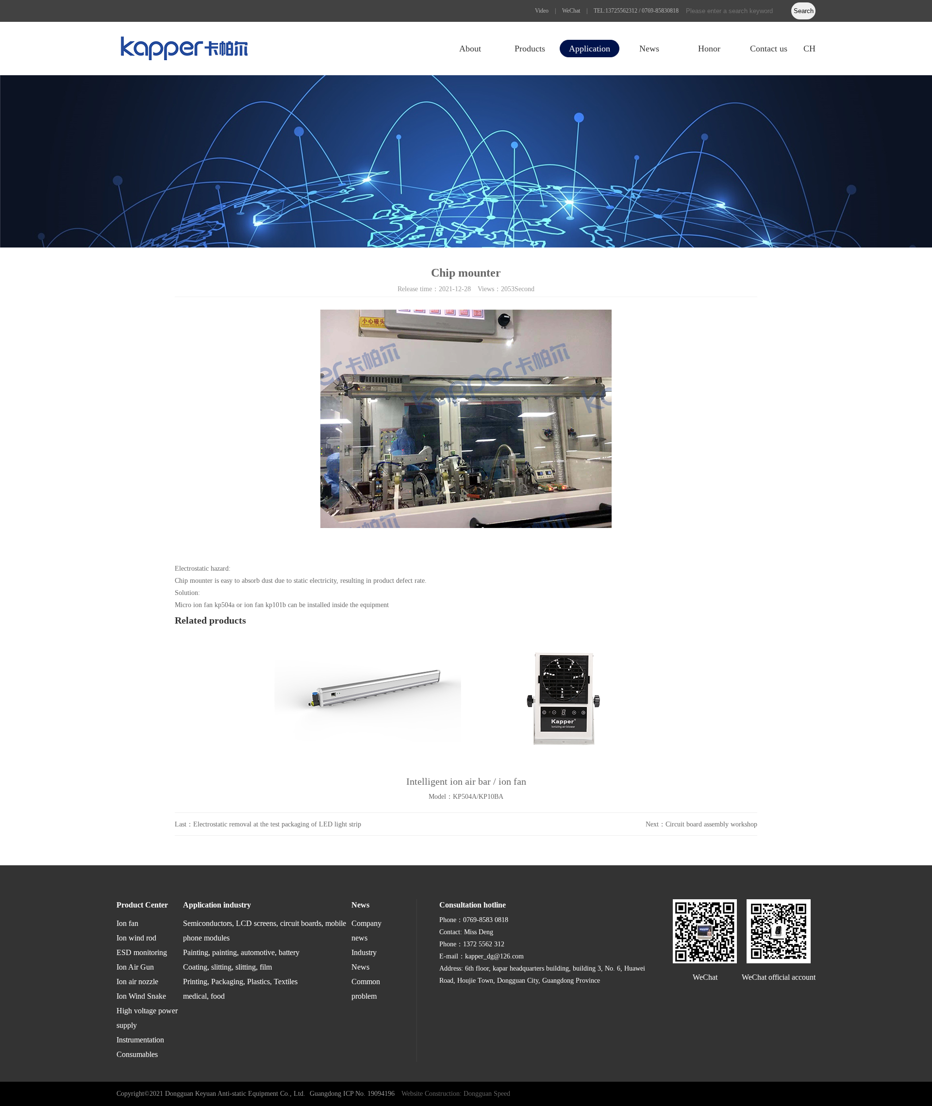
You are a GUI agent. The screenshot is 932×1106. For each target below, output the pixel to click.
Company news (366, 930)
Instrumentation (140, 1040)
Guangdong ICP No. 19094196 (352, 1093)
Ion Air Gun (135, 967)
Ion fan (127, 923)
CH (809, 48)
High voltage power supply (147, 1018)
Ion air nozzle (137, 981)
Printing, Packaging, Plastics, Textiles (240, 981)
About (470, 48)
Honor (709, 48)
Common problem (365, 988)
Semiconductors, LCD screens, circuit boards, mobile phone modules (264, 930)
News (649, 48)
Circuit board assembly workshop (711, 824)
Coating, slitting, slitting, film (227, 967)
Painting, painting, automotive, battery (241, 952)
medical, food (204, 996)
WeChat (571, 10)
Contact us (768, 48)
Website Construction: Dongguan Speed (455, 1093)
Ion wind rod (136, 938)
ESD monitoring (141, 952)
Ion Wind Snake (141, 996)
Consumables (137, 1054)
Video (542, 10)
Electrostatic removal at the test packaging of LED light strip (277, 824)
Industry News (364, 959)
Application (589, 48)
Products (530, 48)
